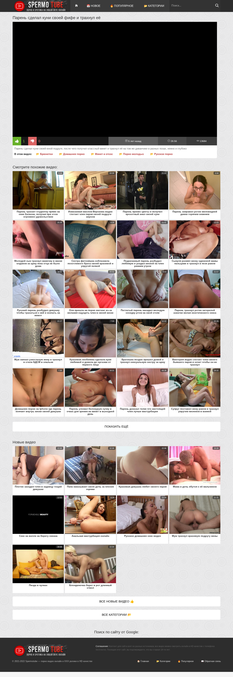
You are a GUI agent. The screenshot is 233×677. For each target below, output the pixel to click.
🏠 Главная (143, 661)
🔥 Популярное (122, 5)
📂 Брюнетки (44, 154)
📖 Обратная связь (211, 661)
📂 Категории (154, 5)
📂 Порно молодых (131, 154)
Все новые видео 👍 (116, 601)
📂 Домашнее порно (72, 154)
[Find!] (217, 6)
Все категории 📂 (116, 614)
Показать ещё (116, 426)
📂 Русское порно (161, 154)
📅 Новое (93, 5)
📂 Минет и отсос (102, 154)
